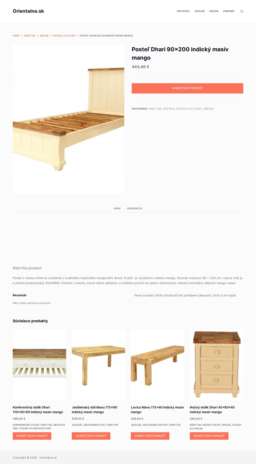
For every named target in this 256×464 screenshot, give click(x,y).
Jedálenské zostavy (155, 424)
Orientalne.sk (28, 11)
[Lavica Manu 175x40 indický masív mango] (157, 364)
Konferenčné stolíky (26, 424)
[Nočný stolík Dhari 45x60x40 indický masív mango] (216, 364)
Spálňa (214, 11)
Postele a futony (189, 108)
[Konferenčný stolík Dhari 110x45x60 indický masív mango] (39, 364)
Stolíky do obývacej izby (35, 428)
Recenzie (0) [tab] (134, 208)
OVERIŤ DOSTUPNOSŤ (187, 88)
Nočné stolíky (211, 424)
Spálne (209, 108)
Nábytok (155, 108)
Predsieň (228, 11)
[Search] (241, 11)
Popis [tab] (117, 208)
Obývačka (183, 11)
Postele (169, 108)
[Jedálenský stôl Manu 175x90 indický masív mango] (98, 364)
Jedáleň (199, 11)
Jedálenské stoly (94, 424)
